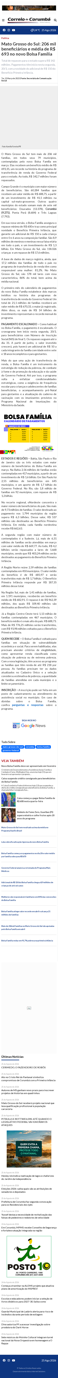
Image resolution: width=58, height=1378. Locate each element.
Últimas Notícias (12, 1056)
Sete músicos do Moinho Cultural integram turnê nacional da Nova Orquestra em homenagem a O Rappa (27, 1340)
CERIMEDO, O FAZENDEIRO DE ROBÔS (23, 1067)
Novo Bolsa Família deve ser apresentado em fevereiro (28, 766)
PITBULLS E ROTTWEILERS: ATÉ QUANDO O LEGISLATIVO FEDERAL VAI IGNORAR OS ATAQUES (26, 1121)
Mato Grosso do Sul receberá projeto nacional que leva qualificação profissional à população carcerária (27, 1106)
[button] (3, 20)
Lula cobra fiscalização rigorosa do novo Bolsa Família (25, 842)
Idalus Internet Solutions (36, 1371)
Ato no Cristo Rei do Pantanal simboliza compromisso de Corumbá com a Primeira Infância (28, 1078)
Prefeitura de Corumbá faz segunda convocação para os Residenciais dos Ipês (26, 1203)
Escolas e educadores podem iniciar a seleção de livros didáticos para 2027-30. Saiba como (26, 1300)
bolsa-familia (43, 747)
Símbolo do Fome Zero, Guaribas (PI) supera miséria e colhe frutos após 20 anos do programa (35, 815)
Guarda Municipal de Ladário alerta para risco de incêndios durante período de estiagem (27, 1313)
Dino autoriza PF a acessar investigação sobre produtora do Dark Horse (25, 1326)
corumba (30, 747)
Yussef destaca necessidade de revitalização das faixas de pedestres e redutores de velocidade (26, 1216)
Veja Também (12, 761)
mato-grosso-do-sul (13, 747)
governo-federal (11, 750)
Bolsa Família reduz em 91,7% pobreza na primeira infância (27, 941)
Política (5, 38)
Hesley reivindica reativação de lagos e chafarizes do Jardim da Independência (27, 1177)
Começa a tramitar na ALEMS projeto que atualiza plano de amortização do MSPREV (27, 1287)
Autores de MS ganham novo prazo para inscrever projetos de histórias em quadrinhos (27, 1091)
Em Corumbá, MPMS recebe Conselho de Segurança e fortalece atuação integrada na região (29, 1229)
